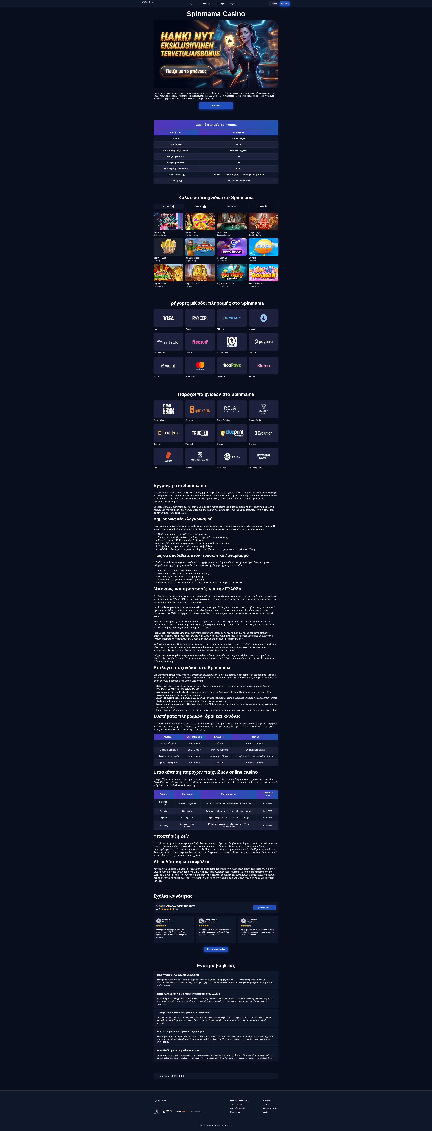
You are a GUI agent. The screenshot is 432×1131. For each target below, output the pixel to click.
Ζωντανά (198, 206)
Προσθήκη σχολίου (264, 908)
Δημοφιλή (167, 206)
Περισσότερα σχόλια (216, 949)
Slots (262, 206)
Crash (230, 206)
